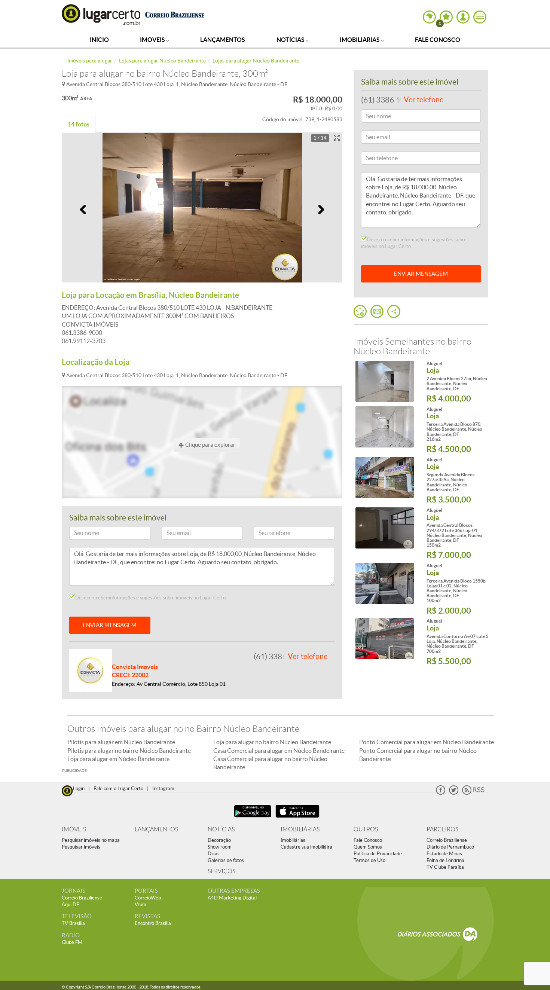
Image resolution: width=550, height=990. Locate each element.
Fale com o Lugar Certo (118, 788)
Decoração (219, 840)
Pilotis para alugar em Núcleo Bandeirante (121, 742)
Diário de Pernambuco (450, 847)
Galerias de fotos (226, 860)
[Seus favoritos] (360, 311)
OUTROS (366, 829)
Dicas (214, 853)
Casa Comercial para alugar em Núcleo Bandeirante (279, 750)
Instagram (163, 788)
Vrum (140, 904)
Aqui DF (70, 904)
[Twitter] (453, 793)
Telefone (266, 534)
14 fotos (78, 124)
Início (99, 39)
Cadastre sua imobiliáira (306, 847)
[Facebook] (440, 793)
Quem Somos (368, 847)
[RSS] (473, 793)
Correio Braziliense (447, 840)
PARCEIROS (442, 829)
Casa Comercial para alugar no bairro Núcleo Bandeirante (270, 762)
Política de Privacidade (378, 853)
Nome (80, 534)
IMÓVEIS (74, 829)
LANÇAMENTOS (156, 829)
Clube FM (72, 942)
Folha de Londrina (445, 860)
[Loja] (384, 381)
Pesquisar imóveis (81, 847)
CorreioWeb (148, 898)
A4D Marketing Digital (232, 898)
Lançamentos (222, 39)
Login (79, 788)
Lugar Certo (101, 14)
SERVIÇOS (221, 871)
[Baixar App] (252, 818)
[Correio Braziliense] (174, 13)
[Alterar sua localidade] (429, 17)
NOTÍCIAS (221, 829)
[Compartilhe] (393, 311)
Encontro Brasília (153, 923)
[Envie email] (377, 311)
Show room (220, 847)
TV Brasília (73, 923)
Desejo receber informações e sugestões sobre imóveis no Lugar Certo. (150, 598)
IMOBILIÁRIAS (300, 829)
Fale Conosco (437, 39)
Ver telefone (307, 656)
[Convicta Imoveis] (90, 669)
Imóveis (153, 39)
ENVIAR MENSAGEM (110, 625)
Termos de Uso (369, 860)
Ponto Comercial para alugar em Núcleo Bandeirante (426, 742)
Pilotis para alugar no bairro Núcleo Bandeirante (129, 750)
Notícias (291, 39)
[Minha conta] (463, 17)
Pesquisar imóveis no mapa (91, 840)
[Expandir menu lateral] (479, 17)
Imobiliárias (360, 39)
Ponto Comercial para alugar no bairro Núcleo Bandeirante (418, 754)
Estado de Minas (444, 853)
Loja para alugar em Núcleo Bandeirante (118, 758)
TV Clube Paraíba (445, 867)
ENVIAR (421, 274)
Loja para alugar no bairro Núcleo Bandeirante (272, 742)
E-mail (172, 534)
